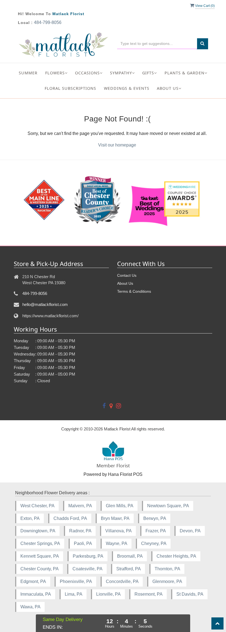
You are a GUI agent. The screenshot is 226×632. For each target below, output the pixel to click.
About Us (125, 283)
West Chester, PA (37, 505)
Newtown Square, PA (168, 505)
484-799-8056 (47, 22)
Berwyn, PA (154, 518)
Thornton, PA (167, 568)
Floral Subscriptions (70, 88)
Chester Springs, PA (40, 543)
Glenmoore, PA (167, 581)
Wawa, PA (30, 606)
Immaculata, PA (35, 594)
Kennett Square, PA (39, 556)
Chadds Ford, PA (70, 518)
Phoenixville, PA (76, 581)
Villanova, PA (118, 530)
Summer (28, 72)
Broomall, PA (130, 556)
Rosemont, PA (148, 594)
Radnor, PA (80, 530)
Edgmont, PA (33, 581)
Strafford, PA (128, 568)
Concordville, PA (122, 581)
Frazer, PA (156, 530)
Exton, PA (30, 518)
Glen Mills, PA (119, 505)
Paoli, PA (83, 543)
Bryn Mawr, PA (115, 518)
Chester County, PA (39, 568)
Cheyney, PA (153, 543)
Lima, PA (73, 594)
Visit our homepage (117, 145)
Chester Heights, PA (176, 556)
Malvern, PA (80, 505)
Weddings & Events (126, 88)
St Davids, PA (189, 594)
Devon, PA (190, 530)
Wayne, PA (116, 543)
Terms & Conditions (134, 291)
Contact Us (126, 275)
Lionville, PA (108, 594)
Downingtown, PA (37, 530)
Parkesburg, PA (88, 556)
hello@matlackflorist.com (45, 304)
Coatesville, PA (87, 568)
